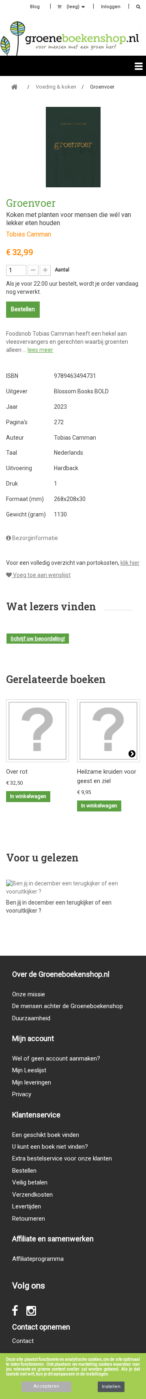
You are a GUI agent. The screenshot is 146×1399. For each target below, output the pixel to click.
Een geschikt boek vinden (45, 1135)
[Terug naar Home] (14, 87)
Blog (35, 6)
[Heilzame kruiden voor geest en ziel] (108, 730)
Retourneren (28, 1218)
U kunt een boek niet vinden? (50, 1146)
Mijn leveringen (31, 1082)
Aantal (62, 270)
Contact (23, 1341)
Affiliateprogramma (38, 1258)
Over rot (17, 771)
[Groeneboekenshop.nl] (69, 38)
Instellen (111, 1386)
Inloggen (110, 6)
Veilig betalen (29, 1182)
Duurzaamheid (31, 1018)
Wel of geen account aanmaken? (56, 1058)
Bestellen (24, 1170)
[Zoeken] (136, 7)
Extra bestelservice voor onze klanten (62, 1158)
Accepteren (46, 1386)
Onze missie (28, 994)
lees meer (40, 350)
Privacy (21, 1094)
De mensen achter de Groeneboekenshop (67, 1006)
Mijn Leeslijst (29, 1070)
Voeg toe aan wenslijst (41, 575)
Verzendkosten (32, 1194)
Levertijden (26, 1206)
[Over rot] (37, 730)
